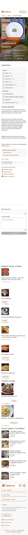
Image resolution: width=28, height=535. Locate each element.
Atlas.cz (14, 530)
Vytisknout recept (8, 169)
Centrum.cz (7, 530)
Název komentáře (5, 209)
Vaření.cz (3, 15)
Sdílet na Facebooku (9, 174)
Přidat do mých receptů (9, 167)
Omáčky (14, 400)
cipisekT (13, 436)
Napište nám (7, 515)
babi (12, 446)
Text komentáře (5, 216)
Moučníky (4, 301)
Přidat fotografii (14, 38)
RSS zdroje (6, 525)
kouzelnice (13, 465)
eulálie (12, 477)
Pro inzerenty (7, 522)
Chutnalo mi (8, 162)
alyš (7, 159)
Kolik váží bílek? (7, 152)
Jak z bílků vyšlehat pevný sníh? (11, 155)
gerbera (13, 455)
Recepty (9, 15)
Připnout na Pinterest (9, 176)
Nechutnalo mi (19, 162)
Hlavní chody (5, 357)
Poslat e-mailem (8, 171)
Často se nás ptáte (9, 519)
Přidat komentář (15, 233)
